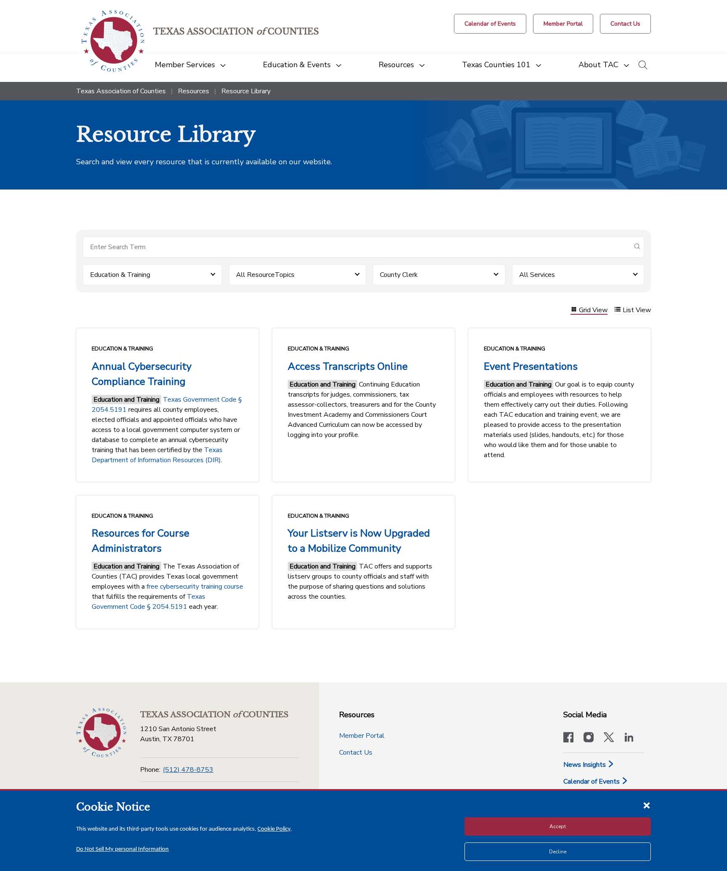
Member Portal (362, 735)
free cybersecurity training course (194, 586)
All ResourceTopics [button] (265, 274)
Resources (193, 91)
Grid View (593, 310)
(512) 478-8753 (188, 769)
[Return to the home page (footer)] (101, 733)
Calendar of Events (592, 781)
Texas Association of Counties (121, 91)
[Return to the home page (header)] (113, 41)
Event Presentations (531, 366)
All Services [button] (537, 274)
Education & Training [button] (120, 274)
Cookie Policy (273, 829)
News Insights (585, 764)
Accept (557, 826)
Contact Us (355, 752)
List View (637, 310)
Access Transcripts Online (348, 366)
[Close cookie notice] (646, 805)
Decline (557, 851)
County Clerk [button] (399, 274)
